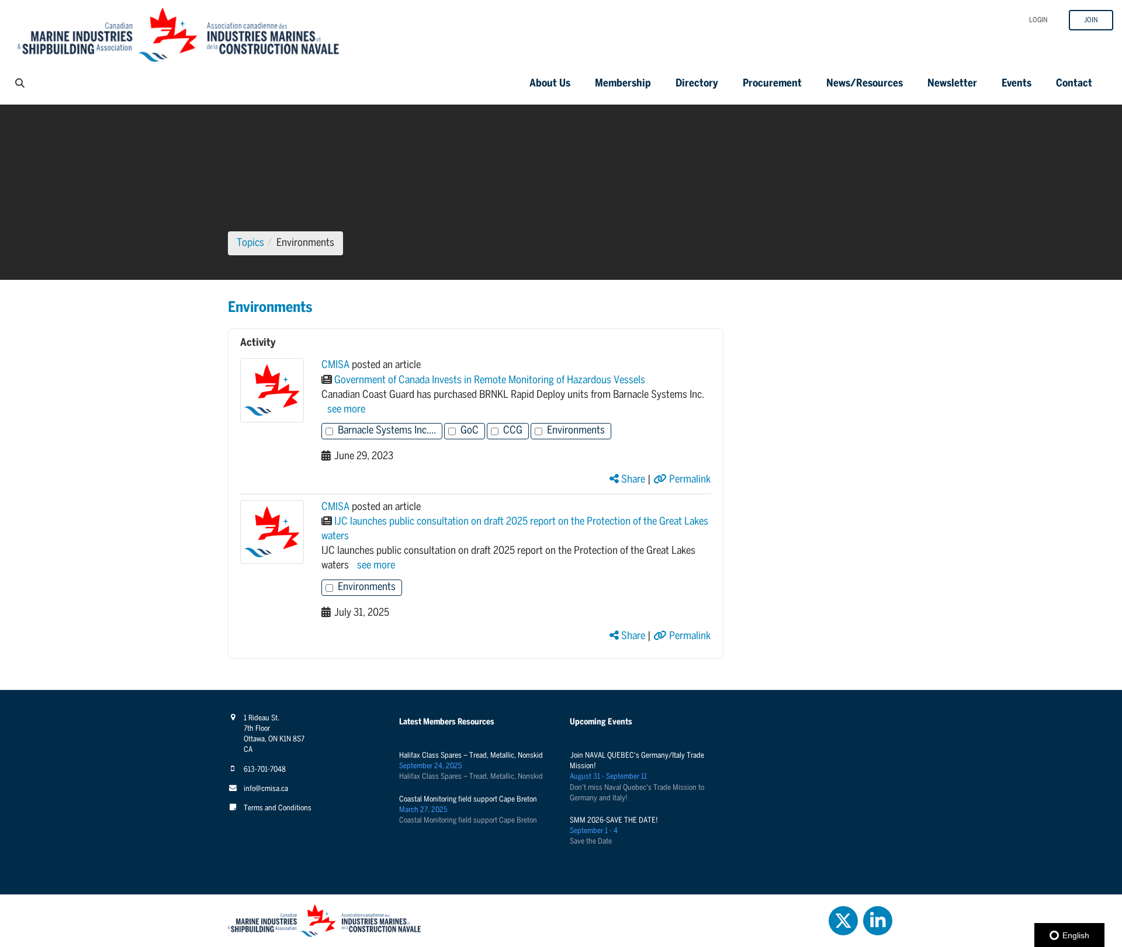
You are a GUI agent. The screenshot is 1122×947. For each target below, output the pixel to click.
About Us (549, 84)
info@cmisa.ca (266, 789)
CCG (512, 431)
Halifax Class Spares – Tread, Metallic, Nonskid (471, 755)
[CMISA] (272, 390)
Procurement (772, 84)
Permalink (689, 480)
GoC (469, 431)
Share (632, 480)
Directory (697, 84)
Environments (576, 431)
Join (1091, 20)
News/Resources (864, 84)
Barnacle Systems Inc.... (387, 431)
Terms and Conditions (277, 808)
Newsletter (952, 84)
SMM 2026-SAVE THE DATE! (614, 820)
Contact (1074, 84)
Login (1038, 20)
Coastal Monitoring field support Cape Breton (468, 799)
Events (1016, 84)
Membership (623, 84)
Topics (250, 243)
